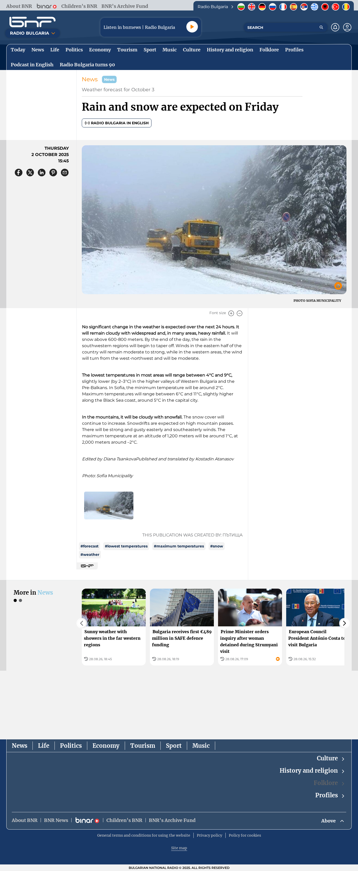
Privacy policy (209, 835)
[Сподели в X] (30, 172)
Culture (327, 758)
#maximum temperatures (179, 546)
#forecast (89, 546)
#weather (89, 554)
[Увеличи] (231, 313)
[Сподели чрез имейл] (65, 172)
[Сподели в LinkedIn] (41, 172)
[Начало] (32, 22)
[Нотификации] (335, 27)
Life (43, 745)
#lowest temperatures (126, 546)
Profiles (326, 795)
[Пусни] (192, 27)
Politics (71, 745)
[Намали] (239, 313)
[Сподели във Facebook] (18, 172)
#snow (216, 546)
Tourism (142, 745)
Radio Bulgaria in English (120, 123)
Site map (179, 848)
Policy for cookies (245, 835)
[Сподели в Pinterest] (53, 172)
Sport (174, 745)
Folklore (326, 783)
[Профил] (347, 27)
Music (201, 745)
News (90, 79)
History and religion (309, 770)
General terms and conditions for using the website (143, 835)
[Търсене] (321, 27)
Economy (106, 745)
